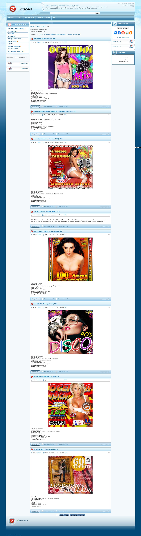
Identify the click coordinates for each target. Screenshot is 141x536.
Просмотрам (77, 34)
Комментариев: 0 (49, 106)
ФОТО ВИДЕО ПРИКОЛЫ (15, 51)
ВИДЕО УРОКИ (12, 41)
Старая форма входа (123, 37)
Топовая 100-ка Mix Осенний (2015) (44, 38)
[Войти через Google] (127, 33)
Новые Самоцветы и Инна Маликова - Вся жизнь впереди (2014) (54, 111)
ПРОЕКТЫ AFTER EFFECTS (16, 28)
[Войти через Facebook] (119, 32)
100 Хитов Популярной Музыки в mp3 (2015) (47, 231)
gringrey (39, 452)
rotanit (38, 115)
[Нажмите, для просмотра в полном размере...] (70, 88)
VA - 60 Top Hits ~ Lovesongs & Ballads (45, 449)
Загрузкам (69, 34)
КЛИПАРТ (11, 33)
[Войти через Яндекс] (123, 32)
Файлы (38, 26)
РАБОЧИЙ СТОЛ (13, 49)
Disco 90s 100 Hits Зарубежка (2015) (45, 304)
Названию (47, 34)
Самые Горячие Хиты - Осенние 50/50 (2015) (47, 139)
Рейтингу (53, 34)
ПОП (65, 42)
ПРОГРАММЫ (12, 31)
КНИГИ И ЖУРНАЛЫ (14, 46)
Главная (32, 26)
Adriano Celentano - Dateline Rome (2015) (46, 211)
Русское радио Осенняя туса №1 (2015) (46, 376)
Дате (41, 34)
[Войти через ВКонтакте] (115, 32)
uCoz (20, 535)
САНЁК (39, 42)
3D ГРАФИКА (12, 36)
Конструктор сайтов (11, 535)
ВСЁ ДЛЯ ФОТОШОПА (15, 38)
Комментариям (61, 34)
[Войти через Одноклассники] (130, 32)
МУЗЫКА (11, 44)
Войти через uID (123, 28)
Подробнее (35, 106)
